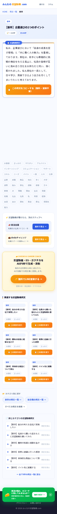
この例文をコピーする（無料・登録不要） (28, 90)
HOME (4, 11)
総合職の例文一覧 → (37, 399)
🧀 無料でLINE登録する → (28, 279)
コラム (50, 4)
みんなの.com (14, 4)
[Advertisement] (28, 129)
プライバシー (21, 503)
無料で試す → (39, 494)
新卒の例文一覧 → (13, 399)
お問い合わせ (35, 503)
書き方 (41, 4)
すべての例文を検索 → (15, 406)
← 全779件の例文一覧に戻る (28, 474)
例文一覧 (13, 11)
